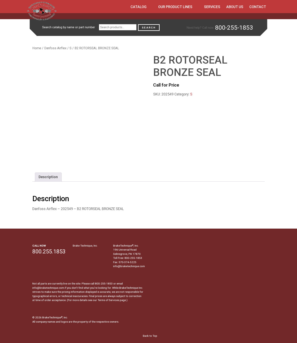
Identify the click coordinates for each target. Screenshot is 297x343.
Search (149, 27)
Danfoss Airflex (55, 48)
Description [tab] (48, 177)
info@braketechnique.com (129, 266)
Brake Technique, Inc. (85, 245)
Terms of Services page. (112, 300)
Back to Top (149, 335)
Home (36, 48)
